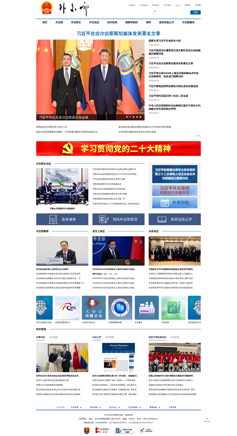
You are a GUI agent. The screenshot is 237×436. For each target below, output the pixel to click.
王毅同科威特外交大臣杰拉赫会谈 (106, 184)
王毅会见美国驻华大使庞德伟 (62, 208)
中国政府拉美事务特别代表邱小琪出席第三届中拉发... (171, 278)
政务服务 (69, 219)
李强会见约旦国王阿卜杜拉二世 (51, 127)
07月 (110, 274)
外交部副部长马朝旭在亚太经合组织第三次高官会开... (59, 274)
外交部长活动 (43, 163)
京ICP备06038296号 (118, 422)
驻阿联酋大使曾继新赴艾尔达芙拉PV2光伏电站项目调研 (172, 394)
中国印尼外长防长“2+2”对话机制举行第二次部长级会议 (115, 204)
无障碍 (187, 5)
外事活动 (40, 337)
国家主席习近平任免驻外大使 (165, 40)
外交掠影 (109, 337)
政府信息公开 (166, 22)
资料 (148, 22)
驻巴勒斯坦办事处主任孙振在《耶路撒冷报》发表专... (115, 389)
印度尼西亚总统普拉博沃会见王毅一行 (108, 199)
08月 (105, 274)
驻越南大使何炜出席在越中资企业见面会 (166, 385)
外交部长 (76, 22)
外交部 (59, 22)
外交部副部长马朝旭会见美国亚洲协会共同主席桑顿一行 (60, 283)
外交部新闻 (42, 231)
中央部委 (74, 407)
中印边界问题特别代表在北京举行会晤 (137, 132)
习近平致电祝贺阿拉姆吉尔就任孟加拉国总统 (173, 86)
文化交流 (174, 337)
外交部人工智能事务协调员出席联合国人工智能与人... (171, 274)
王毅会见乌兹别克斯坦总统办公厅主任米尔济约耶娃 (114, 174)
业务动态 (154, 231)
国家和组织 (131, 22)
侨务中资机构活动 (157, 337)
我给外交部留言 (125, 219)
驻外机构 (112, 22)
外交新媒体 (188, 22)
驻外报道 (41, 329)
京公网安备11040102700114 (141, 422)
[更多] (198, 136)
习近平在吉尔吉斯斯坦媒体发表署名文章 (171, 63)
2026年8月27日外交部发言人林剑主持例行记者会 (113, 278)
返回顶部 (207, 421)
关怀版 (198, 5)
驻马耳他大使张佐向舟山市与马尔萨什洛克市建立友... (59, 389)
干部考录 (172, 407)
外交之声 (96, 337)
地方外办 (113, 407)
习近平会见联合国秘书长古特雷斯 (63, 118)
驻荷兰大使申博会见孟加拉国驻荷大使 (52, 380)
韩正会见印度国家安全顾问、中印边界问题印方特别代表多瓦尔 (67, 132)
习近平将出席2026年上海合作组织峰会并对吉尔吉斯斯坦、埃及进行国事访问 (118, 34)
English (132, 5)
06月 (116, 274)
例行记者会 (97, 274)
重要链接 (153, 407)
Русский (167, 5)
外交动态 (94, 22)
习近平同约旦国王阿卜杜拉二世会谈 (168, 96)
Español (155, 5)
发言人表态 (98, 231)
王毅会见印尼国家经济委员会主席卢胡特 (109, 194)
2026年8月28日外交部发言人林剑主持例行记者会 (113, 269)
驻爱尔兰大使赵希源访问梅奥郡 (49, 385)
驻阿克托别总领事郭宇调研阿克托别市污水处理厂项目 (172, 389)
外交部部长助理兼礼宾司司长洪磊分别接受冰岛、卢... (59, 278)
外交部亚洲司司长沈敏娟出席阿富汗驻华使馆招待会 (171, 288)
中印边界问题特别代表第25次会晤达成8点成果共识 (114, 169)
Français (143, 5)
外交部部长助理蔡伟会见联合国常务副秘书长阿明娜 (58, 288)
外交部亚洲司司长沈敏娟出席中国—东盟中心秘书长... (171, 283)
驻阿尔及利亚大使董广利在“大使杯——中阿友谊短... (114, 380)
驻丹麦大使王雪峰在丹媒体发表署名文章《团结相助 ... (115, 394)
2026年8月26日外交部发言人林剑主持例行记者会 (113, 283)
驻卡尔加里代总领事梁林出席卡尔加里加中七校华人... (171, 380)
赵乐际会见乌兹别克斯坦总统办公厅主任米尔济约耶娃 (145, 127)
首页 (44, 22)
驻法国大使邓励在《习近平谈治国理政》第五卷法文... (115, 385)
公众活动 (53, 337)
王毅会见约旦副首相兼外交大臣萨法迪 (108, 189)
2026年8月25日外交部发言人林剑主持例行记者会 (113, 288)
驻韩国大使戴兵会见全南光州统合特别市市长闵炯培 (58, 394)
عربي (178, 5)
